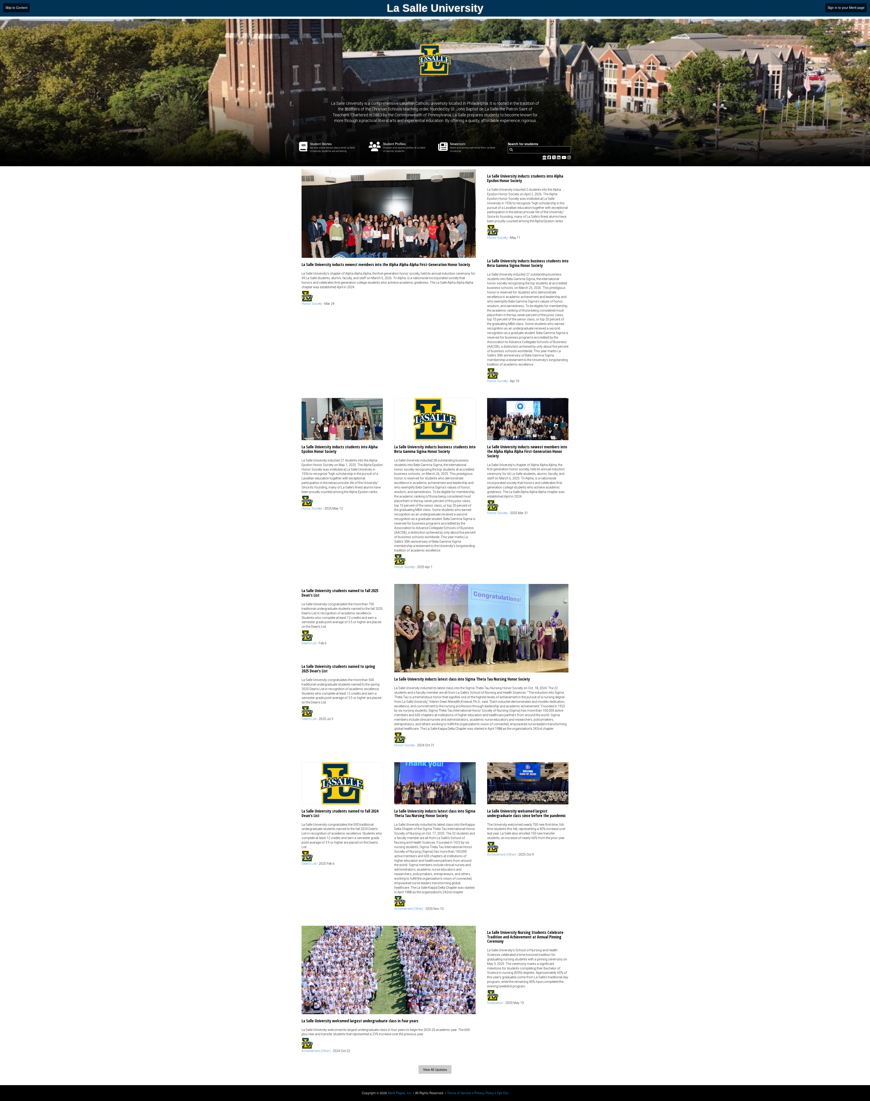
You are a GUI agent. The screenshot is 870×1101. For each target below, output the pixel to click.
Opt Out (502, 1093)
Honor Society (312, 303)
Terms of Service (459, 1093)
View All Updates (435, 1069)
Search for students (523, 144)
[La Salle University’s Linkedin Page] (559, 157)
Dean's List (309, 643)
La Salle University (435, 8)
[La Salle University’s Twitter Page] (554, 157)
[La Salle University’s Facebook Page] (549, 157)
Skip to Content (16, 7)
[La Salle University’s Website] (544, 157)
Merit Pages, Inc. (400, 1093)
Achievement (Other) (408, 909)
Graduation (495, 1003)
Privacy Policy (484, 1093)
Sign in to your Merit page (846, 7)
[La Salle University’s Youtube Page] (564, 157)
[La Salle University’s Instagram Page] (569, 157)
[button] (388, 237)
